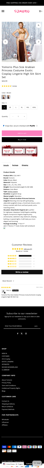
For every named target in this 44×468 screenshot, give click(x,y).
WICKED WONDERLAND (10, 367)
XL (22, 107)
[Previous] (5, 41)
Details (6, 165)
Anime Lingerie (13, 192)
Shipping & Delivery (8, 404)
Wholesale (5, 419)
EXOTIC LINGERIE (7, 362)
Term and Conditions (9, 385)
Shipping (25, 165)
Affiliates (5, 425)
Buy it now (22, 140)
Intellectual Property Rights (11, 388)
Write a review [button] (22, 272)
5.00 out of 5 (28, 249)
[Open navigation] (6, 11)
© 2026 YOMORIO (7, 461)
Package (15, 165)
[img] (5, 287)
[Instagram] (26, 334)
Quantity (5, 116)
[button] (6, 86)
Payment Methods (8, 409)
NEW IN (4, 353)
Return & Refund (7, 407)
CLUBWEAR (5, 370)
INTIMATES (5, 364)
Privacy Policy (6, 383)
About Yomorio (7, 380)
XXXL (34, 107)
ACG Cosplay (6, 359)
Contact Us (5, 401)
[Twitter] (22, 334)
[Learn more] (37, 126)
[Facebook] (17, 334)
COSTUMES (5, 356)
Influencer (5, 422)
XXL (28, 107)
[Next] (38, 41)
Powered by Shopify (20, 461)
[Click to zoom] (38, 25)
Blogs (3, 391)
